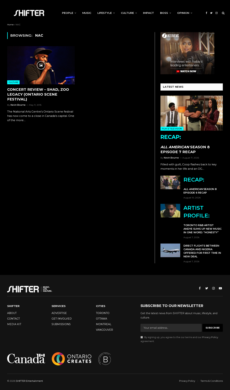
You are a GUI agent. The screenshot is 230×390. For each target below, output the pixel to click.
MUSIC (86, 13)
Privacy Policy (210, 337)
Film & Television (172, 128)
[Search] (223, 13)
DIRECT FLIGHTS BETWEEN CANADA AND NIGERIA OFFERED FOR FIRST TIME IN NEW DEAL (202, 251)
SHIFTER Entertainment (29, 380)
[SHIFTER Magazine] (29, 13)
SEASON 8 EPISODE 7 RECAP (185, 144)
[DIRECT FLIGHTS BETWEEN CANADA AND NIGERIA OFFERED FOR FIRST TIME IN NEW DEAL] (170, 250)
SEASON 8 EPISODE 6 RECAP (200, 185)
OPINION (183, 13)
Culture (13, 82)
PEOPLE (67, 13)
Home (10, 24)
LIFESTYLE (104, 13)
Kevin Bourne (18, 105)
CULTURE (127, 13)
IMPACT (148, 13)
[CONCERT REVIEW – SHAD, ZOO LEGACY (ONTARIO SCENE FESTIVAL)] (41, 65)
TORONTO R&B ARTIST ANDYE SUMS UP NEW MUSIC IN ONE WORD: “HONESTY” (202, 219)
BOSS (164, 13)
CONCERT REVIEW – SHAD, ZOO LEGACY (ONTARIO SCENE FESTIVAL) (38, 94)
